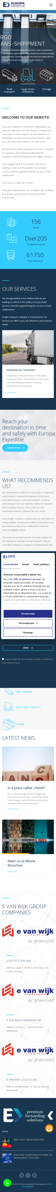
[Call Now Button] (7, 1183)
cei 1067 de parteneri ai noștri (25, 579)
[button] (49, 1128)
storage (20, 724)
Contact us (13, 447)
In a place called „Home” (26, 787)
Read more (27, 62)
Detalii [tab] (25, 564)
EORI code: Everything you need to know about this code (33, 1156)
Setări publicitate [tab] (41, 564)
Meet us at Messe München (21, 863)
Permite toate (28, 613)
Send (26, 647)
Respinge (28, 632)
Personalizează (26, 623)
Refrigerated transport (21, 370)
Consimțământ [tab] (10, 564)
